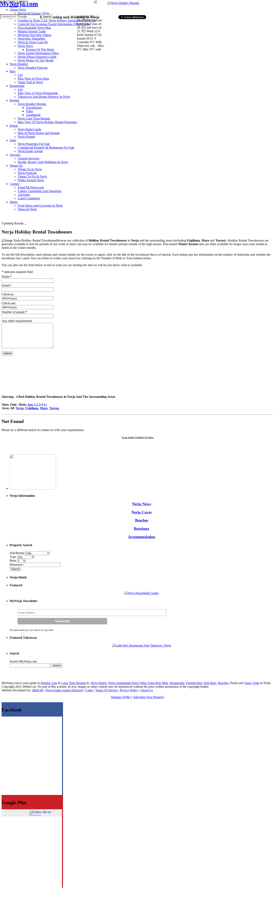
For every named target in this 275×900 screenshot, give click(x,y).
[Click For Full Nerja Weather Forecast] (95, 2)
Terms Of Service (106, 690)
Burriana (141, 528)
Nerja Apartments (119, 683)
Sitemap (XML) (121, 697)
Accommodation (141, 537)
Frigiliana (32, 408)
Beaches (141, 520)
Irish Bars (210, 683)
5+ (45, 404)
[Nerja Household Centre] (141, 593)
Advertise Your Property (148, 697)
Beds (13, 560)
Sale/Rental (17, 553)
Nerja (20, 408)
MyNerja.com (19, 3)
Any (30, 404)
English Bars (194, 683)
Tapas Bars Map (157, 683)
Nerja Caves (141, 512)
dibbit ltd (37, 690)
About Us (146, 690)
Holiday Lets (49, 683)
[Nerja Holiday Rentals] (123, 3)
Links (89, 690)
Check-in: (8, 294)
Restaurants (177, 683)
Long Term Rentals (73, 683)
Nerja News (141, 504)
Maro (44, 408)
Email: (6, 285)
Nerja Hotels (99, 683)
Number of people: (14, 312)
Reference (16, 564)
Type (13, 556)
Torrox (54, 408)
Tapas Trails (251, 683)
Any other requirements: (17, 321)
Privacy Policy (129, 690)
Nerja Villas (139, 683)
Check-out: (9, 303)
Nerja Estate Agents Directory (64, 690)
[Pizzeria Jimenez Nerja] (141, 645)
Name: (7, 276)
